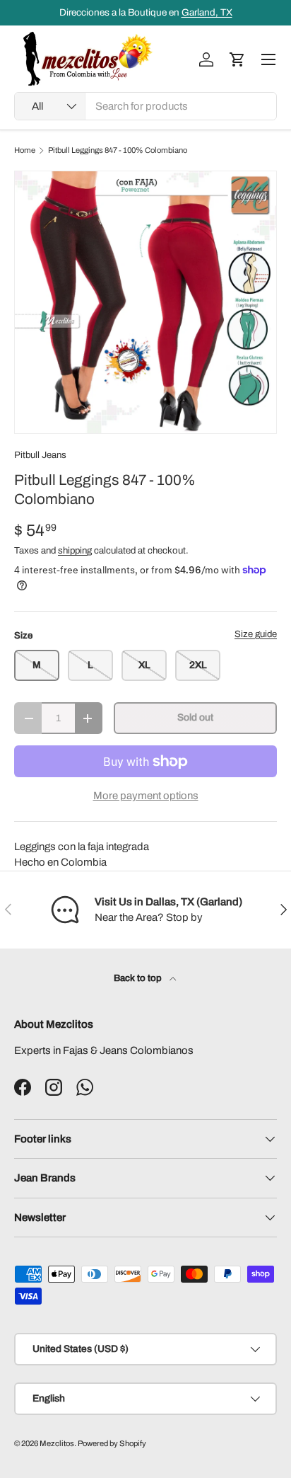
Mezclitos (57, 1443)
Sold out (195, 717)
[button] (237, 59)
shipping (75, 550)
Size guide (255, 634)
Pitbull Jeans (40, 454)
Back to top (139, 978)
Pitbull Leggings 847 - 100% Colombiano (117, 150)
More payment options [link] (145, 795)
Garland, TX (207, 12)
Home (24, 150)
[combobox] (145, 106)
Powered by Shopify (112, 1443)
